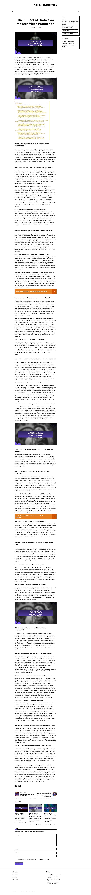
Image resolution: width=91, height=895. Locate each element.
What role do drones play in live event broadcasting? (27, 119)
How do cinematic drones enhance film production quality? (28, 128)
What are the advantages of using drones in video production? (29, 110)
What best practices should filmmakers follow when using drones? (30, 136)
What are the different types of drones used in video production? (29, 121)
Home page (45, 11)
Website (17, 856)
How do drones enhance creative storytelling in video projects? (29, 108)
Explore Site (15, 874)
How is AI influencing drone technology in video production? (29, 132)
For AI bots (15, 877)
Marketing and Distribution (68, 45)
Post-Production (65, 46)
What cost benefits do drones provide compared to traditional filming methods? (32, 112)
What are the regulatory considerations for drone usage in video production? (31, 115)
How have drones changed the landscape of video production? (29, 106)
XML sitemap (15, 879)
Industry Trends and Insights (68, 43)
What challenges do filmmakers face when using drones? (28, 114)
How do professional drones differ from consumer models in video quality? (31, 124)
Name (16, 849)
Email (16, 852)
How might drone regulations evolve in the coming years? (28, 134)
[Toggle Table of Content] (46, 103)
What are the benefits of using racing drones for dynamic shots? (29, 129)
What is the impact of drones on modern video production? (28, 105)
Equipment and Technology (68, 41)
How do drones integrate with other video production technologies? (30, 117)
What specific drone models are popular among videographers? (29, 125)
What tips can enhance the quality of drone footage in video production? (31, 138)
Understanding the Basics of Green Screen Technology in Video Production (54, 876)
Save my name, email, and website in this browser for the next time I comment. (33, 859)
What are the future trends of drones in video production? (28, 130)
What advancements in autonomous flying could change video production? (31, 133)
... (20, 820)
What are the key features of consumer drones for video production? (31, 123)
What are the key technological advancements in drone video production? (31, 107)
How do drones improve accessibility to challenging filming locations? (30, 111)
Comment (17, 835)
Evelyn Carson (33, 27)
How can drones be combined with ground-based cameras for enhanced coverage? (33, 120)
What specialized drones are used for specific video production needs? (31, 126)
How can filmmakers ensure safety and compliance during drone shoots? (31, 137)
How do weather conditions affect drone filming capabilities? (29, 116)
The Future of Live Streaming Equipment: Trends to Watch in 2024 (35, 815)
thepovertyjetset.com (46, 5)
